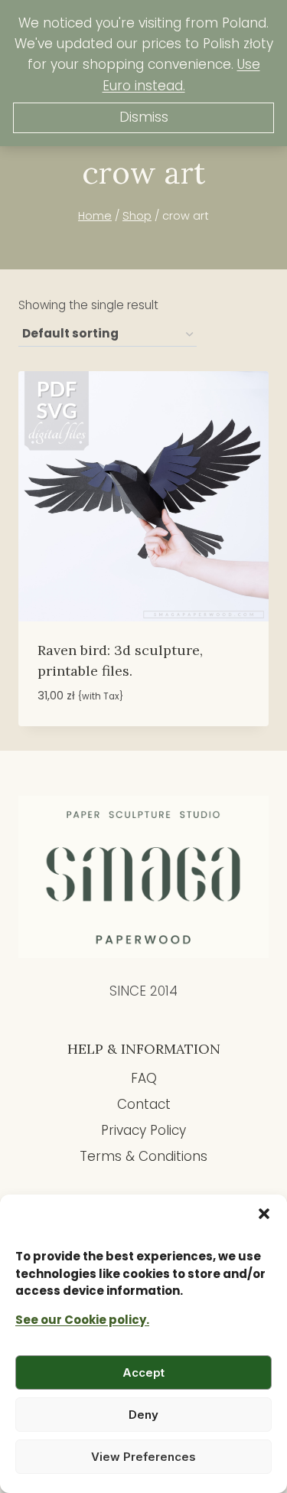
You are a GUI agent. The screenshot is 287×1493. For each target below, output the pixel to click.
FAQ (144, 1078)
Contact (144, 1104)
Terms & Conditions (143, 1156)
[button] (264, 1213)
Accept (143, 1372)
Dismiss (143, 117)
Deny (143, 1414)
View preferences (143, 1456)
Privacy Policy (143, 1130)
